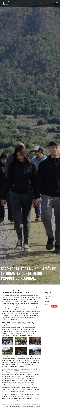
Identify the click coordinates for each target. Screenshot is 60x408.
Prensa (46, 298)
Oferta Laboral (48, 297)
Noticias (46, 295)
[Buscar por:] (51, 305)
